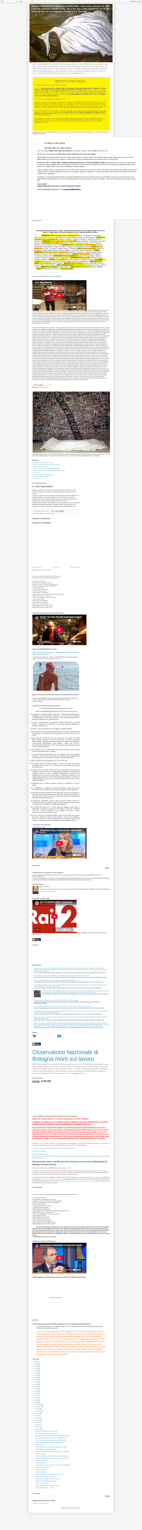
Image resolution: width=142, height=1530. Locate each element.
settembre (38, 1411)
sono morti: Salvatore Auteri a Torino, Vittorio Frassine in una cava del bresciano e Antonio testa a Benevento (62, 1006)
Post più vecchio (75, 567)
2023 (35, 1368)
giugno (37, 1418)
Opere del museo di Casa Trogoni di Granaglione (47, 468)
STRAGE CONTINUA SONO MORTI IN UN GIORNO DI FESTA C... (52, 1456)
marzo (37, 1424)
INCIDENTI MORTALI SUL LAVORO (44, 1487)
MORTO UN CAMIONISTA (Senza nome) (46, 1481)
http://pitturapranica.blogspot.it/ (42, 476)
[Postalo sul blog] (57, 511)
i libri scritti (36, 472)
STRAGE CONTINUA (40, 1463)
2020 (35, 1375)
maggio (37, 1420)
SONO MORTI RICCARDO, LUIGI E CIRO (46, 1476)
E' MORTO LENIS (39, 1445)
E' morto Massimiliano (41, 1472)
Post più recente (37, 567)
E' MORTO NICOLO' (40, 1454)
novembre (38, 1406)
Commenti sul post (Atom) (44, 570)
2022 (35, 1370)
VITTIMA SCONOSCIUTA (41, 1483)
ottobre (37, 1409)
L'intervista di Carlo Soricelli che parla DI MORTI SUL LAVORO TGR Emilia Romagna (56, 1000)
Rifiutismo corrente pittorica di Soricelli (44, 462)
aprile (37, 1422)
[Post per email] (52, 511)
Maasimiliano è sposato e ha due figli (45, 513)
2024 (35, 1366)
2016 (35, 1384)
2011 (35, 1395)
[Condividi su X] (59, 511)
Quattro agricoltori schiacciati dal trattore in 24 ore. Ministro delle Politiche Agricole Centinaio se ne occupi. (61, 975)
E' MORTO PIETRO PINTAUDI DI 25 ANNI (46, 1431)
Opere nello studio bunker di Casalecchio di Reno (47, 464)
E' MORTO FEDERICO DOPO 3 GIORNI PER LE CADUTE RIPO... (52, 1458)
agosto (37, 1413)
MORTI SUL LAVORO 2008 (41, 1503)
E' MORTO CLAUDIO (40, 1469)
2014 (35, 1388)
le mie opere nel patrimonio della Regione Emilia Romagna (49, 470)
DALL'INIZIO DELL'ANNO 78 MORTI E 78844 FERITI (49, 1442)
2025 (35, 1364)
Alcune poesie (37, 478)
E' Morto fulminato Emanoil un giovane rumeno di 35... (49, 1474)
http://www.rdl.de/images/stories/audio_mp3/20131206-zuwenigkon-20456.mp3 (53, 1148)
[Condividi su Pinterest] (63, 511)
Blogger (79, 1508)
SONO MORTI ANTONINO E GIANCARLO (46, 1449)
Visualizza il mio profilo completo (48, 891)
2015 (35, 1386)
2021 (35, 1373)
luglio (37, 1415)
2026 (35, 1361)
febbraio (37, 1427)
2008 (35, 1402)
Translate (45, 387)
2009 (35, 1400)
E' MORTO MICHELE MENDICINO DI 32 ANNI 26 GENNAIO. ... (51, 1440)
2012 (35, 1393)
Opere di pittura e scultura (40, 466)
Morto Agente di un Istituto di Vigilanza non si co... (48, 1478)
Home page (56, 567)
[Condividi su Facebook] (61, 511)
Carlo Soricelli (45, 886)
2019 (35, 1377)
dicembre (38, 1404)
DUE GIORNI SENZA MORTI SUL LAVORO (46, 1433)
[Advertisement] (71, 1099)
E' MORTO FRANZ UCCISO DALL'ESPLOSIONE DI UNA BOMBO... (52, 1451)
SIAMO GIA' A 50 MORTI (41, 1460)
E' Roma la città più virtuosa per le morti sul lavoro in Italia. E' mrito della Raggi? (54, 980)
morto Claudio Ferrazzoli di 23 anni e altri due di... (48, 1485)
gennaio (37, 1429)
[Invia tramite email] (55, 511)
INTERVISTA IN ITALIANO (39, 1151)
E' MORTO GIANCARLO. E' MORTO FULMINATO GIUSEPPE (51, 1447)
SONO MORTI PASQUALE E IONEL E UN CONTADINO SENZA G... (52, 1435)
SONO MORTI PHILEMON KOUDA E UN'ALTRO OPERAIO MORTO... (53, 1465)
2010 (35, 1398)
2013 (35, 1391)
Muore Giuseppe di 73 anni (42, 1467)
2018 (35, 1379)
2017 (35, 1382)
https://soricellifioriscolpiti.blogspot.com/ (44, 474)
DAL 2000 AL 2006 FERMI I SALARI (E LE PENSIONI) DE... (50, 1438)
